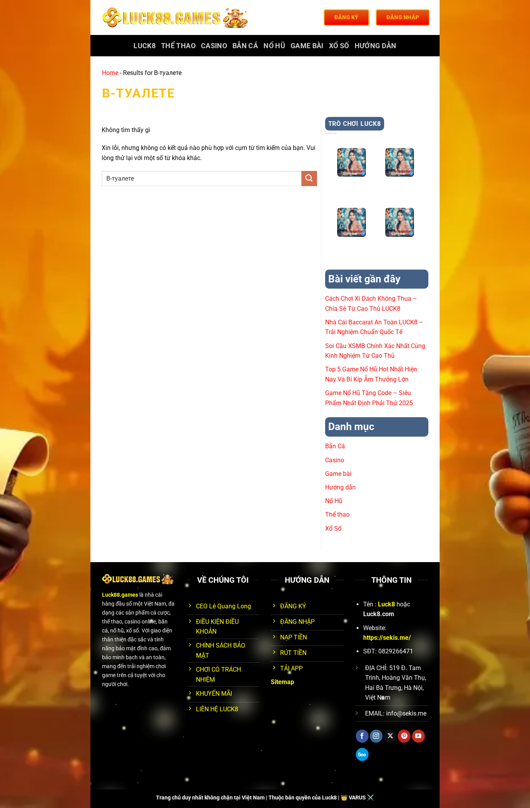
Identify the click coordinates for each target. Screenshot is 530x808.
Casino (214, 46)
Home (110, 73)
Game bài (307, 46)
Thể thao (178, 46)
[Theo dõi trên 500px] (362, 754)
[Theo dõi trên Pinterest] (404, 736)
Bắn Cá (245, 46)
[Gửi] (309, 178)
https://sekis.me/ (387, 637)
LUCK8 (144, 46)
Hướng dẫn (376, 46)
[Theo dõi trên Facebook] (362, 736)
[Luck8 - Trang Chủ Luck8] (176, 17)
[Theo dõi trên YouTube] (418, 736)
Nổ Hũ (274, 46)
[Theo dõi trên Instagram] (376, 736)
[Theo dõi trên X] (390, 736)
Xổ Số (339, 46)
